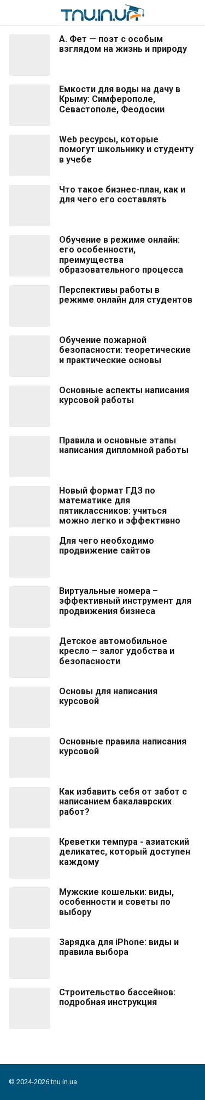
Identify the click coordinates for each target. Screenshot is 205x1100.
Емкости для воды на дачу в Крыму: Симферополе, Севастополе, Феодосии (119, 100)
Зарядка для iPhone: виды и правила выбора (119, 947)
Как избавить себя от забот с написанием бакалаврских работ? (123, 802)
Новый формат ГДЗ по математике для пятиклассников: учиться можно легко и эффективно (119, 506)
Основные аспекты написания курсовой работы (124, 395)
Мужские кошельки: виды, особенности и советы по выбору (116, 902)
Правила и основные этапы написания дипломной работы (124, 445)
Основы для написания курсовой (108, 696)
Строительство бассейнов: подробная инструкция (117, 997)
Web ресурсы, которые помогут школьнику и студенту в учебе (126, 150)
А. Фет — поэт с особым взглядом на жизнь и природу (123, 44)
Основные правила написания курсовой (122, 746)
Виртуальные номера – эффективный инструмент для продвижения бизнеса (125, 601)
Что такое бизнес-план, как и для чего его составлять (122, 195)
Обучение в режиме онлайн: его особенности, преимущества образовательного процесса (121, 255)
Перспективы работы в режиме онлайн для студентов (125, 295)
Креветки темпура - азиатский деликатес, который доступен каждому (124, 852)
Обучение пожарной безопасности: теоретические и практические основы (125, 350)
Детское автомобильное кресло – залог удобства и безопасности (116, 651)
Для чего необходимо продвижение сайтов (106, 546)
